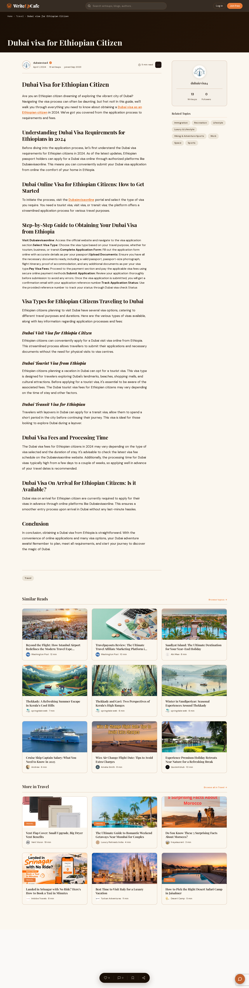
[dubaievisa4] (26, 65)
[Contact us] (240, 979)
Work (213, 136)
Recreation (200, 122)
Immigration (181, 122)
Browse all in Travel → (215, 787)
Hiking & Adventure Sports (189, 136)
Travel (20, 16)
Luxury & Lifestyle (184, 129)
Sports (192, 142)
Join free (235, 5)
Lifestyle (218, 122)
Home (10, 16)
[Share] (143, 978)
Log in (219, 5)
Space (178, 142)
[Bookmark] (132, 978)
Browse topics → (218, 599)
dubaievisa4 (40, 62)
